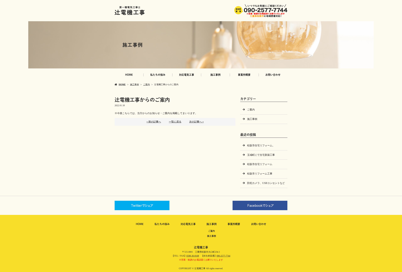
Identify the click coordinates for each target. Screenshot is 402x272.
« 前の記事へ (154, 121)
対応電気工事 (186, 74)
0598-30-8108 (192, 256)
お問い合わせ (272, 74)
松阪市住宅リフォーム (259, 164)
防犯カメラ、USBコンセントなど (266, 183)
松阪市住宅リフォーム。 (261, 145)
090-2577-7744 (223, 256)
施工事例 (215, 74)
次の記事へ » (196, 121)
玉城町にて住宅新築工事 (261, 155)
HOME (129, 74)
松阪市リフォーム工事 (259, 173)
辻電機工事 (201, 247)
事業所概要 (244, 74)
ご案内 (146, 84)
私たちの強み (157, 74)
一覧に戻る (175, 121)
